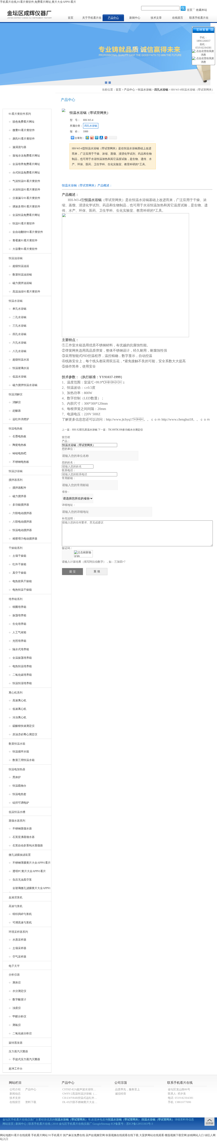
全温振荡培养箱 (22, 657)
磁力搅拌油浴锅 (22, 283)
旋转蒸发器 (15, 1042)
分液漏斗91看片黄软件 (26, 198)
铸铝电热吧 (19, 453)
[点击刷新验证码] (83, 553)
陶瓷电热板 (19, 444)
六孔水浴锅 (19, 342)
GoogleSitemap (101, 1123)
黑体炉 (17, 777)
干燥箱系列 (15, 548)
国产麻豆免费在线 (74, 1135)
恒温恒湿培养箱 (22, 683)
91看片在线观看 (21, 1135)
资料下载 (30, 1102)
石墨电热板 (19, 436)
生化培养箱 (19, 623)
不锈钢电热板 (21, 461)
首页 (189, 9)
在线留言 (177, 17)
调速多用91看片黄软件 (26, 206)
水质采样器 (19, 939)
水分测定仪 (19, 991)
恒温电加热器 (17, 769)
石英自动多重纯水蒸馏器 (28, 845)
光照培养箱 (19, 640)
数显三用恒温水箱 (24, 760)
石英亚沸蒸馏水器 (24, 837)
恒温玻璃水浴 (21, 368)
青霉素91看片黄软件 (25, 240)
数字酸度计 (19, 999)
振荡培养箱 (19, 615)
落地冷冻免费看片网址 (26, 155)
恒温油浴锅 (15, 258)
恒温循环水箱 (21, 751)
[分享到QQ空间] (87, 137)
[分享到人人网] (101, 137)
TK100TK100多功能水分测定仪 (125, 429)
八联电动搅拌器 (22, 521)
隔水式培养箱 (21, 649)
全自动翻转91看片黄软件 (28, 232)
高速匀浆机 (15, 906)
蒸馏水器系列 (17, 820)
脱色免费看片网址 (24, 121)
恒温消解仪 (15, 394)
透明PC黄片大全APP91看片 (29, 871)
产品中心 (113, 17)
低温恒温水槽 (17, 812)
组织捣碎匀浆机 (22, 914)
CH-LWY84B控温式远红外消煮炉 (82, 1097)
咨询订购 (83, 177)
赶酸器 (17, 410)
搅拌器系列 (15, 479)
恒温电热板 (15, 428)
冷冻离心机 (19, 717)
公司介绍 (15, 1089)
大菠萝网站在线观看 (151, 1135)
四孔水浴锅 (19, 334)
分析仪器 (14, 974)
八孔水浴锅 (19, 351)
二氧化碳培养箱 (22, 674)
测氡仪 (17, 1024)
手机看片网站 (39, 1135)
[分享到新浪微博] (91, 137)
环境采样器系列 (18, 931)
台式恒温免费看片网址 (26, 172)
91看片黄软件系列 (20, 113)
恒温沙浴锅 (15, 471)
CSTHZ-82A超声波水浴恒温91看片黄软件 (87, 1089)
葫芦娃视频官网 (95, 1135)
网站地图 (5, 1135)
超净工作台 (15, 1068)
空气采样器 (19, 956)
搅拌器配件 (19, 487)
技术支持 (15, 1097)
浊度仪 (17, 1008)
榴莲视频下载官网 (176, 1135)
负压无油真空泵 (22, 879)
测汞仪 (17, 982)
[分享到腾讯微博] (96, 137)
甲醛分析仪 (19, 1016)
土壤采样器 (19, 948)
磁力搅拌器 (19, 496)
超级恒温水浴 (21, 359)
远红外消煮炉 (21, 419)
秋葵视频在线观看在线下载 (122, 1135)
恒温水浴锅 (15, 300)
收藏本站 (201, 9)
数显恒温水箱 (17, 743)
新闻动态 (15, 1093)
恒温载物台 (19, 785)
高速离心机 (19, 700)
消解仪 (17, 402)
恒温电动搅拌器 (22, 530)
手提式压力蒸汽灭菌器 (26, 1059)
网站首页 (8, 1123)
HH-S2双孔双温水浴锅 (84, 429)
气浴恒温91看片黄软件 (26, 181)
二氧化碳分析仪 (22, 1033)
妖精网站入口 (195, 1135)
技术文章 (156, 17)
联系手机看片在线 (199, 18)
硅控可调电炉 (21, 802)
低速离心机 (19, 708)
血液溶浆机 (15, 897)
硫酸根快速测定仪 (24, 725)
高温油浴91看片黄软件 (26, 291)
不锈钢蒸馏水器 (22, 828)
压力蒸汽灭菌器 (18, 1051)
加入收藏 (109, 177)
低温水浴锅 (19, 376)
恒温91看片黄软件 (24, 223)
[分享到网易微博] (105, 137)
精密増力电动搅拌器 (25, 538)
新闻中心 (134, 17)
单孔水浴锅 (19, 308)
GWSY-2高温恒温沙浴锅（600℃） (83, 1093)
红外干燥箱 (19, 564)
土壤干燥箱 (19, 555)
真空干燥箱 (19, 572)
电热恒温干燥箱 (22, 589)
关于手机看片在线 (92, 18)
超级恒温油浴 (21, 266)
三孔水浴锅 (19, 325)
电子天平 (14, 966)
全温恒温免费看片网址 (26, 215)
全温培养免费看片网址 (26, 164)
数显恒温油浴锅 (22, 274)
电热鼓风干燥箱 (22, 581)
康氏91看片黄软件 (24, 138)
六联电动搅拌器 (22, 513)
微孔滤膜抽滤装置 (20, 854)
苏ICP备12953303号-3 (139, 1123)
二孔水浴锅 (19, 317)
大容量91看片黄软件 (25, 248)
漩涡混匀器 (19, 147)
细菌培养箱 (19, 606)
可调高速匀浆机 (22, 922)
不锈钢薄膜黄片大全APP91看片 (32, 862)
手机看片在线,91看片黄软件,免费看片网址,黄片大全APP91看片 (38, 1)
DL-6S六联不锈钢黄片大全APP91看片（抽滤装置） (93, 1102)
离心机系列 (15, 692)
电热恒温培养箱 (22, 666)
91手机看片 (55, 1135)
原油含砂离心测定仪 (25, 734)
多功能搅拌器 (21, 504)
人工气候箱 (19, 632)
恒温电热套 (19, 794)
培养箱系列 (15, 599)
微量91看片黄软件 (24, 130)
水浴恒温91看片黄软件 (26, 189)
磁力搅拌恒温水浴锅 (25, 385)
